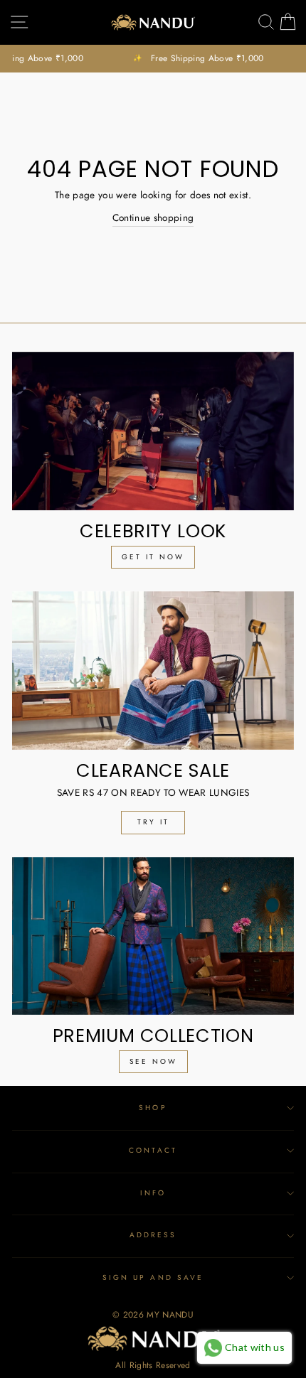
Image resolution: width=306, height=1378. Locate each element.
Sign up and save (153, 1277)
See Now (153, 1061)
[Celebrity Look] (153, 431)
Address (153, 1234)
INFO (153, 1193)
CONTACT (152, 1150)
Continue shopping (153, 217)
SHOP (153, 1107)
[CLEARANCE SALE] (153, 670)
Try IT (153, 822)
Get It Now (153, 556)
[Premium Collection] (153, 936)
